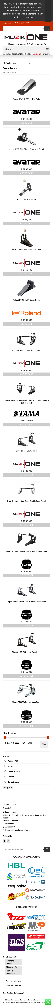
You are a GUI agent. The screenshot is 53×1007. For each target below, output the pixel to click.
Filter (44, 744)
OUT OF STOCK (26, 475)
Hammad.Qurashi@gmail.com (17, 830)
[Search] (47, 28)
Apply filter (8, 788)
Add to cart (26, 123)
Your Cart (23, 23)
